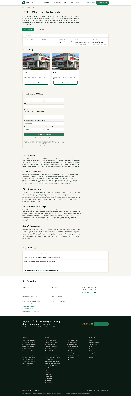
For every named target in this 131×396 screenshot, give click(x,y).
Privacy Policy (92, 353)
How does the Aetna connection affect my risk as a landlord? (65, 270)
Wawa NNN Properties (27, 363)
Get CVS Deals (28, 29)
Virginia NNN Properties (50, 370)
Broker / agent (40, 111)
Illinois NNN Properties (50, 348)
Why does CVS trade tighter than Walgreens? (65, 253)
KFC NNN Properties (27, 353)
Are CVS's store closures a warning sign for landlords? (65, 261)
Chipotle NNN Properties (28, 346)
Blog (77, 2)
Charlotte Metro (48, 376)
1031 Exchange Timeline (73, 353)
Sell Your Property (93, 344)
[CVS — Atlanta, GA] (36, 61)
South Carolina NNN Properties (52, 363)
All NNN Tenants (27, 287)
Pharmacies (55, 287)
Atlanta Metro (48, 374)
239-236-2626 (91, 2)
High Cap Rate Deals (72, 342)
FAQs (90, 346)
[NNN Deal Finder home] (29, 2)
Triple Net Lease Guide (72, 348)
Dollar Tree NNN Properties (89, 290)
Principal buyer (29, 111)
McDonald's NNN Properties (29, 355)
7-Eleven (51, 231)
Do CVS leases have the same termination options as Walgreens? (65, 257)
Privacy (41, 145)
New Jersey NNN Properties (51, 353)
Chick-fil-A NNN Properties (29, 344)
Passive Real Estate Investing (74, 355)
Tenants (28, 7)
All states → (48, 372)
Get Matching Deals (101, 324)
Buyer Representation (94, 342)
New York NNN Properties (51, 355)
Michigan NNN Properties (51, 350)
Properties (46, 2)
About (71, 2)
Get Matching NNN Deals (44, 134)
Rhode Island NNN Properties (30, 311)
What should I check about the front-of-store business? (65, 266)
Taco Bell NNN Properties (28, 359)
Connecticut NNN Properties (30, 304)
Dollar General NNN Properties (29, 350)
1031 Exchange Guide (72, 340)
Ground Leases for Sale (72, 344)
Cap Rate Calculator (57, 299)
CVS (25, 72)
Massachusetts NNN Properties (31, 301)
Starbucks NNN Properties (28, 357)
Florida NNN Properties (29, 299)
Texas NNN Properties (28, 306)
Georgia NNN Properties (29, 308)
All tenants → (25, 365)
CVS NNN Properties (27, 348)
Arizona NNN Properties (50, 340)
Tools (64, 2)
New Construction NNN (73, 346)
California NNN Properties (51, 342)
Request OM (36, 82)
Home (23, 7)
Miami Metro (48, 380)
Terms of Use (92, 355)
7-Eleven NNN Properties (88, 292)
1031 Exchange (57, 2)
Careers (91, 348)
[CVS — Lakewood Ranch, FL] (65, 61)
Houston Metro (48, 378)
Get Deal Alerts (102, 2)
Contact (91, 350)
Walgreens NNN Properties (89, 287)
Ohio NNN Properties (50, 359)
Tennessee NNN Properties (51, 365)
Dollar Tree (68, 234)
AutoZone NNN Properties (28, 342)
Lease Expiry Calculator (58, 301)
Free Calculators (71, 357)
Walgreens (30, 229)
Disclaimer (46, 145)
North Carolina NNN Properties (52, 357)
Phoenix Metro (48, 382)
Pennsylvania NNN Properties (52, 361)
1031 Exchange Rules (72, 350)
